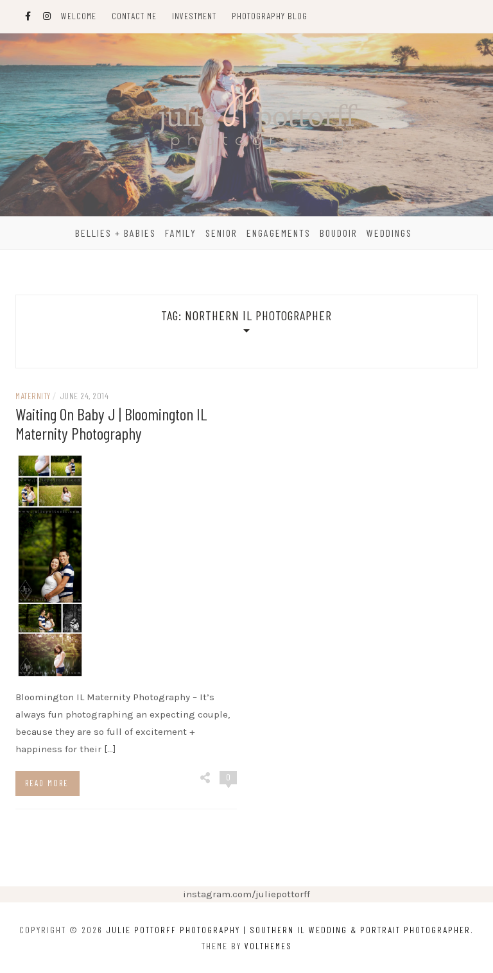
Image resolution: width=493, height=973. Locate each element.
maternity (33, 395)
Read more (47, 783)
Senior (221, 233)
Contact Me (134, 15)
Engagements (278, 233)
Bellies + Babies (115, 233)
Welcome (78, 15)
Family (180, 233)
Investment (194, 15)
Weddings (389, 233)
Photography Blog (269, 15)
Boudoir (339, 233)
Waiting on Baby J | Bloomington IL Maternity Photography (111, 423)
